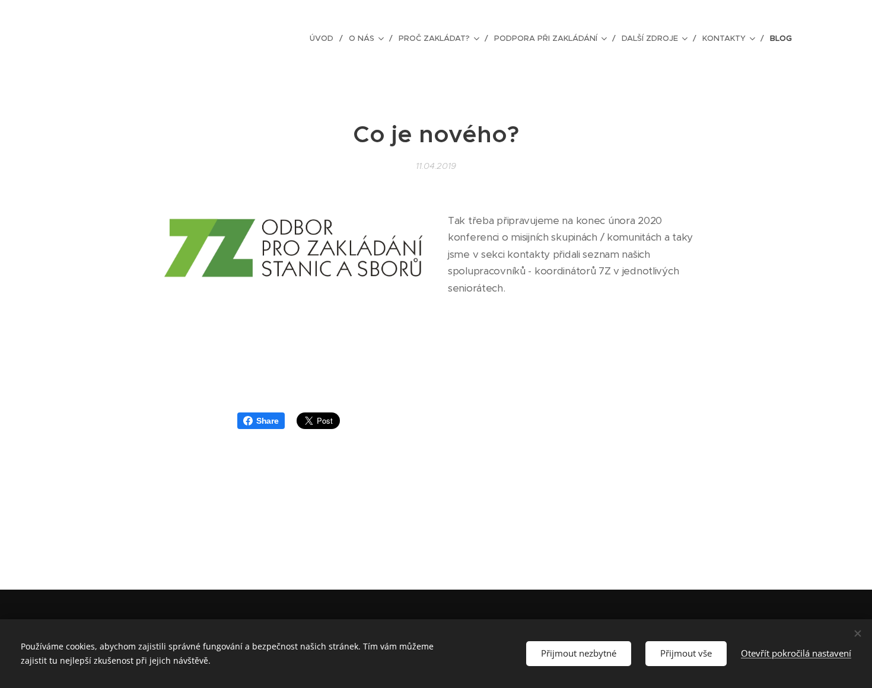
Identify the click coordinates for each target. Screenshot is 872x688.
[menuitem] (325, 38)
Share (267, 420)
